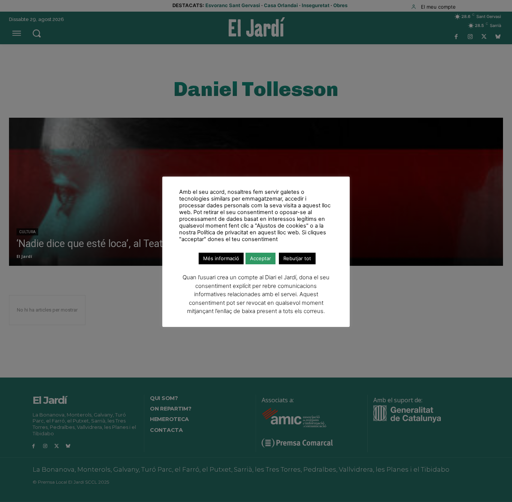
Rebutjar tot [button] (297, 258)
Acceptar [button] (260, 258)
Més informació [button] (221, 258)
